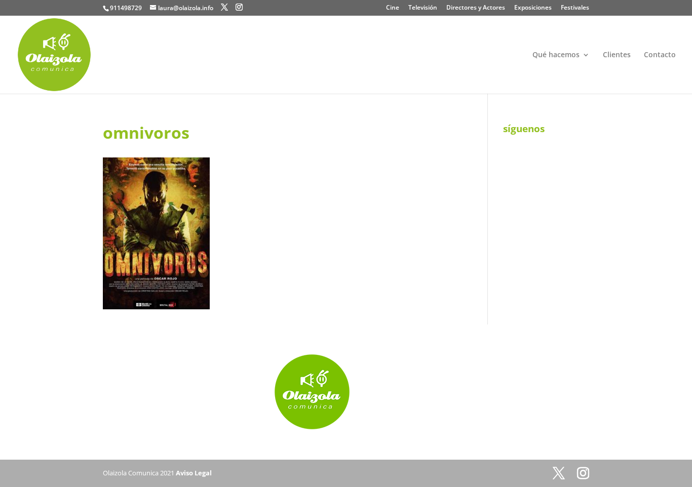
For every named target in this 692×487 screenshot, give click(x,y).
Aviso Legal (194, 472)
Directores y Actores (475, 8)
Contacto (660, 55)
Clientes (617, 55)
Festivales (575, 8)
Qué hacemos (556, 55)
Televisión (422, 8)
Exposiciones (533, 8)
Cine (392, 8)
